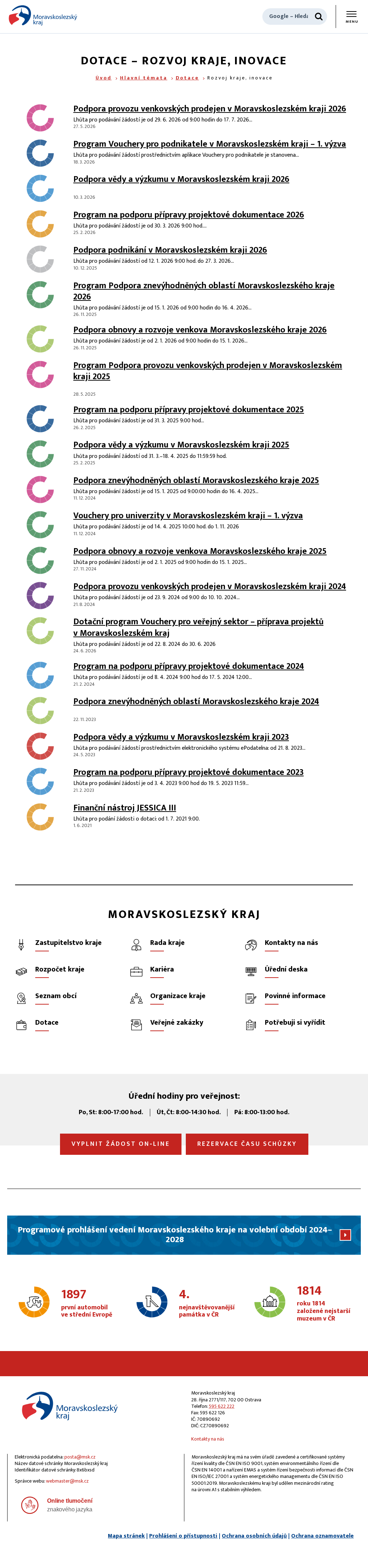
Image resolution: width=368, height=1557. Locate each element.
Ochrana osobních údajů (254, 1536)
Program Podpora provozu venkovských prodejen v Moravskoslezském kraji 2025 (207, 371)
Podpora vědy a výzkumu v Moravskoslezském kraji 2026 (181, 179)
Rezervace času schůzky (247, 1144)
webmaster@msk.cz (67, 1481)
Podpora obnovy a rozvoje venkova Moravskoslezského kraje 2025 (200, 551)
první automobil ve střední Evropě (86, 1303)
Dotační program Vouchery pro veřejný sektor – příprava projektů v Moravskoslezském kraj (198, 627)
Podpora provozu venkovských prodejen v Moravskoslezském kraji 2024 (209, 586)
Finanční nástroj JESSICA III (124, 808)
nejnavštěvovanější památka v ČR (207, 1303)
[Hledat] (318, 16)
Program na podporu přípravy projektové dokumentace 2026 (188, 215)
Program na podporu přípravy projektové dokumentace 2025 (188, 410)
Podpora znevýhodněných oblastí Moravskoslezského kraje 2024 (196, 701)
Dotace (187, 78)
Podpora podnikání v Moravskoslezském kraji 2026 (170, 250)
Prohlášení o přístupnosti (183, 1536)
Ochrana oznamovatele (322, 1536)
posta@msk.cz (80, 1457)
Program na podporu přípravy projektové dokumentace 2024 (188, 666)
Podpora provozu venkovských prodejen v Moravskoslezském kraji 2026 (209, 109)
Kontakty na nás (207, 1439)
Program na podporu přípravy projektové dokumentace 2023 (188, 772)
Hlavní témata (143, 78)
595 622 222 (221, 1406)
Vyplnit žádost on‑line (121, 1144)
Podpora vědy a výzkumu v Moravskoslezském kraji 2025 (181, 445)
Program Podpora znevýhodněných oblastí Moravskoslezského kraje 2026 (204, 291)
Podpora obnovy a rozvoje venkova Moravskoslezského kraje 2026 (200, 330)
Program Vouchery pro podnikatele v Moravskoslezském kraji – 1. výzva (209, 144)
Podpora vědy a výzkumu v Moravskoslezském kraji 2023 (181, 737)
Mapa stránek (126, 1536)
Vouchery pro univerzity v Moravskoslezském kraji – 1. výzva (188, 516)
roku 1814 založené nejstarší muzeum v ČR (323, 1303)
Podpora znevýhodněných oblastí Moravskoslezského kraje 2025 (196, 480)
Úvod (104, 78)
